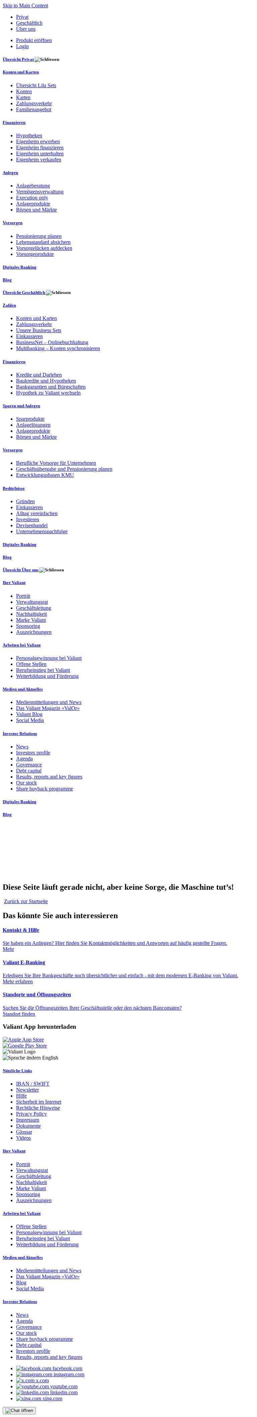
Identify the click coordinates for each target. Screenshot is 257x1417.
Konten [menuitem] (24, 91)
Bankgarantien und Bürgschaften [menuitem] (51, 387)
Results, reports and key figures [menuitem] (49, 777)
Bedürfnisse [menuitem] (14, 488)
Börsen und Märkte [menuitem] (36, 209)
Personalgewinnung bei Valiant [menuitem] (49, 658)
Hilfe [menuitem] (21, 1096)
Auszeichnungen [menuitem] (34, 632)
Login (22, 46)
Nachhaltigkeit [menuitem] (31, 614)
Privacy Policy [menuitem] (31, 1114)
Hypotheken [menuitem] (29, 135)
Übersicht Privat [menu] (19, 59)
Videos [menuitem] (23, 1138)
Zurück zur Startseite (26, 901)
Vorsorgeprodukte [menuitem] (35, 254)
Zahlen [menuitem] (9, 305)
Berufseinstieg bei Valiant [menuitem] (43, 670)
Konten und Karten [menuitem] (21, 72)
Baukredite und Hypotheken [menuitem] (46, 381)
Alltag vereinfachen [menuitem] (37, 513)
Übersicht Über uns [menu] (21, 569)
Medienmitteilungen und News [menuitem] (48, 702)
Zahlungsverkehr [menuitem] (34, 103)
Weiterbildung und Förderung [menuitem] (47, 676)
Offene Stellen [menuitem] (31, 664)
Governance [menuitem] (29, 764)
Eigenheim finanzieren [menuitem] (40, 147)
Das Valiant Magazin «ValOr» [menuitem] (48, 708)
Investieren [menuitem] (27, 519)
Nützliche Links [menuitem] (17, 1070)
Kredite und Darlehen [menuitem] (39, 375)
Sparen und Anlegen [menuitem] (21, 405)
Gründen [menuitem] (25, 501)
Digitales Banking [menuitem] (19, 267)
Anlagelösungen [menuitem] (33, 425)
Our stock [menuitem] (26, 783)
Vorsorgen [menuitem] (12, 222)
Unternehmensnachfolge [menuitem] (42, 531)
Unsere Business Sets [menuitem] (38, 330)
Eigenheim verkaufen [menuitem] (38, 159)
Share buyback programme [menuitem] (44, 789)
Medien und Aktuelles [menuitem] (23, 689)
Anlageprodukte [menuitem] (33, 203)
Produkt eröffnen (34, 40)
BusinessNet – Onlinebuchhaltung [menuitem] (52, 342)
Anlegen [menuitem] (10, 172)
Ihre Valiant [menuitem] (14, 582)
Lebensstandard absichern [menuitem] (43, 242)
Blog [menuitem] (7, 279)
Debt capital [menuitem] (28, 770)
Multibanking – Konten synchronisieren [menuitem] (58, 348)
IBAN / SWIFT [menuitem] (33, 1084)
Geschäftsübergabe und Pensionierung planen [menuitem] (64, 469)
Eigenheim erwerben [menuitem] (38, 141)
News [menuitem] (22, 746)
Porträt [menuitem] (23, 596)
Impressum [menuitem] (27, 1120)
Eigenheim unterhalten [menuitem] (40, 153)
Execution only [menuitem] (32, 197)
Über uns (25, 29)
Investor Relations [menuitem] (20, 733)
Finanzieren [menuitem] (14, 122)
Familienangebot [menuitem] (33, 109)
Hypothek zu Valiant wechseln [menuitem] (48, 393)
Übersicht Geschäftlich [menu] (24, 292)
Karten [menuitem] (23, 97)
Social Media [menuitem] (30, 720)
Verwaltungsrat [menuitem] (32, 602)
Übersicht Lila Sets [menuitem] (36, 85)
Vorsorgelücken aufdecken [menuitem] (44, 248)
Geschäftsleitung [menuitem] (33, 608)
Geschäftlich (29, 23)
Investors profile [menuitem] (33, 752)
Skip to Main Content (25, 5)
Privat (22, 17)
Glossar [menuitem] (24, 1132)
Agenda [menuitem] (24, 758)
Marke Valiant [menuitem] (31, 620)
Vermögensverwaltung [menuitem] (40, 191)
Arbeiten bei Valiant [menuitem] (21, 645)
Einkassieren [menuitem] (29, 336)
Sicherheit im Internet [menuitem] (38, 1102)
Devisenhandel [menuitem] (32, 525)
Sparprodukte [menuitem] (30, 419)
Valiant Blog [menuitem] (29, 714)
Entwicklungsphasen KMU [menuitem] (45, 475)
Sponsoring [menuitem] (28, 626)
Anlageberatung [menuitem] (33, 185)
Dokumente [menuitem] (28, 1126)
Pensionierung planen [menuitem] (39, 236)
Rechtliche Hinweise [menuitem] (38, 1108)
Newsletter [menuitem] (27, 1090)
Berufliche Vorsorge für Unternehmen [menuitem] (56, 463)
